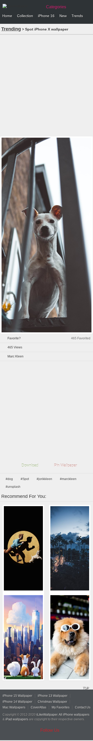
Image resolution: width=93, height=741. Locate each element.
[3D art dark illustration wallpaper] (23, 548)
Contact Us (82, 707)
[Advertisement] (46, 84)
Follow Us (49, 730)
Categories (56, 7)
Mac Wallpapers (14, 707)
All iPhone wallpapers (74, 714)
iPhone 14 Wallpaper (17, 701)
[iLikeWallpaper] (22, 6)
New (63, 16)
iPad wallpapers (16, 719)
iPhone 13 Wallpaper (52, 696)
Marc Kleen (15, 356)
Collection (25, 16)
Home (7, 16)
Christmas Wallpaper (52, 701)
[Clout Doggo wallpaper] (69, 637)
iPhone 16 (46, 16)
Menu (87, 16)
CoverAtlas (38, 707)
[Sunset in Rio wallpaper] (69, 548)
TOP (86, 688)
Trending (11, 29)
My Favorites (60, 707)
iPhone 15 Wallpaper (17, 696)
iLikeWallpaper (46, 714)
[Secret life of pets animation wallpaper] (23, 637)
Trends (77, 16)
